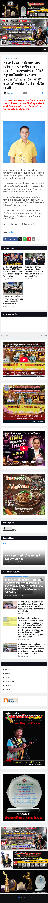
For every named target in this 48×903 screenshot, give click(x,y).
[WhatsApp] (25, 239)
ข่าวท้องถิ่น (7, 685)
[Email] (33, 239)
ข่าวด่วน (6, 677)
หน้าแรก (6, 58)
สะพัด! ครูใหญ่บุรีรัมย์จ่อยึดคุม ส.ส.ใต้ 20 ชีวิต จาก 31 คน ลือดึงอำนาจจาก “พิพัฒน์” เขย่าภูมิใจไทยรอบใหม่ (12, 271)
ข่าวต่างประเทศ (8, 682)
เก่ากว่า (43, 336)
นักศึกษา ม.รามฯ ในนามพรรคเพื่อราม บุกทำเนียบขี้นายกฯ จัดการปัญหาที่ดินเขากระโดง (13, 300)
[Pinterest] (29, 239)
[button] (45, 49)
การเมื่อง (14, 58)
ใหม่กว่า (5, 336)
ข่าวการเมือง (7, 670)
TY (19, 898)
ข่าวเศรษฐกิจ (7, 689)
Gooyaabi (34, 898)
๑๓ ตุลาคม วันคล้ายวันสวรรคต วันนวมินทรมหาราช (23, 557)
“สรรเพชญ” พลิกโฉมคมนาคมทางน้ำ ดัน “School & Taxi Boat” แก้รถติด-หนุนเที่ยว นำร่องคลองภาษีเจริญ (34, 271)
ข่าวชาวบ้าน (7, 674)
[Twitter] (20, 239)
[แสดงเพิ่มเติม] (38, 239)
